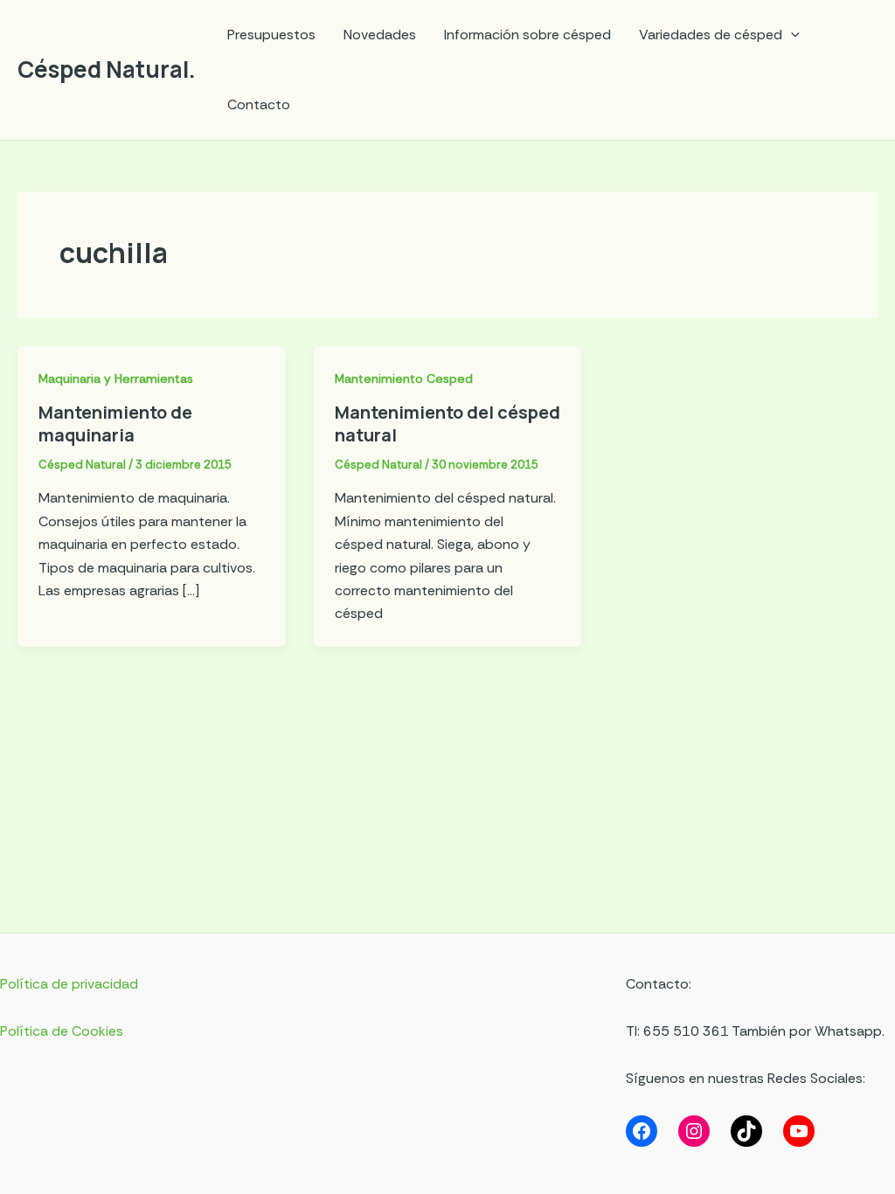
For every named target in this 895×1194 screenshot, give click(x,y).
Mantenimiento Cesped (404, 378)
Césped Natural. (106, 69)
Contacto (258, 104)
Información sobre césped (527, 34)
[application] (791, 35)
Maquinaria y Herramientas (115, 378)
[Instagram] (694, 1131)
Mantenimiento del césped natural (447, 423)
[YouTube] (799, 1131)
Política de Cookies (61, 1031)
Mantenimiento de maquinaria (115, 423)
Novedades (379, 34)
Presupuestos (271, 34)
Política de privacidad (69, 984)
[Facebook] (641, 1131)
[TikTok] (746, 1131)
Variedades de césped (710, 34)
